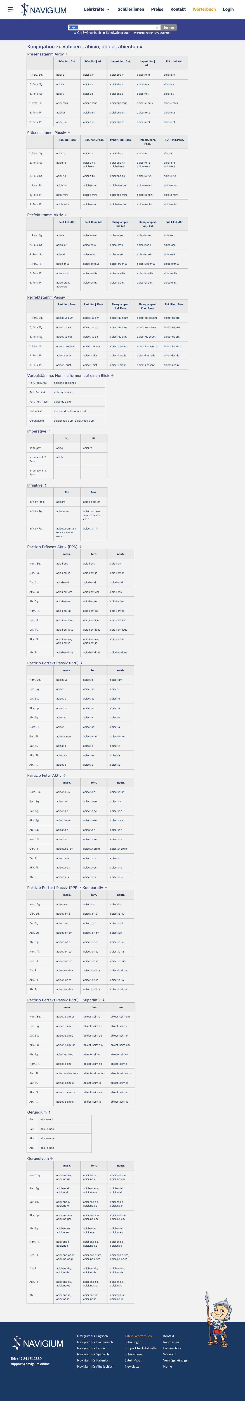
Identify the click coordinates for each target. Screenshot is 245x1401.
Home (167, 1366)
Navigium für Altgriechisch (95, 1366)
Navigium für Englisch (92, 1336)
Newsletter (133, 1366)
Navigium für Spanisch (93, 1354)
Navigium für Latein (91, 1348)
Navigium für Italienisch (93, 1360)
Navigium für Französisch (95, 1342)
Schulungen (133, 1342)
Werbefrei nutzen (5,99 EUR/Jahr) (152, 33)
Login (228, 9)
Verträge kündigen (176, 1360)
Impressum (171, 1342)
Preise (157, 9)
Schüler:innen (131, 9)
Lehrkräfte (94, 9)
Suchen (168, 27)
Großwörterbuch (89, 32)
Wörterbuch (204, 9)
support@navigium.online (30, 1364)
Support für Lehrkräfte (141, 1348)
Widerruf (169, 1354)
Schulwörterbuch (118, 32)
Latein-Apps (133, 1360)
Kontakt (178, 9)
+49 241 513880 (29, 1358)
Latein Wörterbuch (138, 1336)
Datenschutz (172, 1348)
